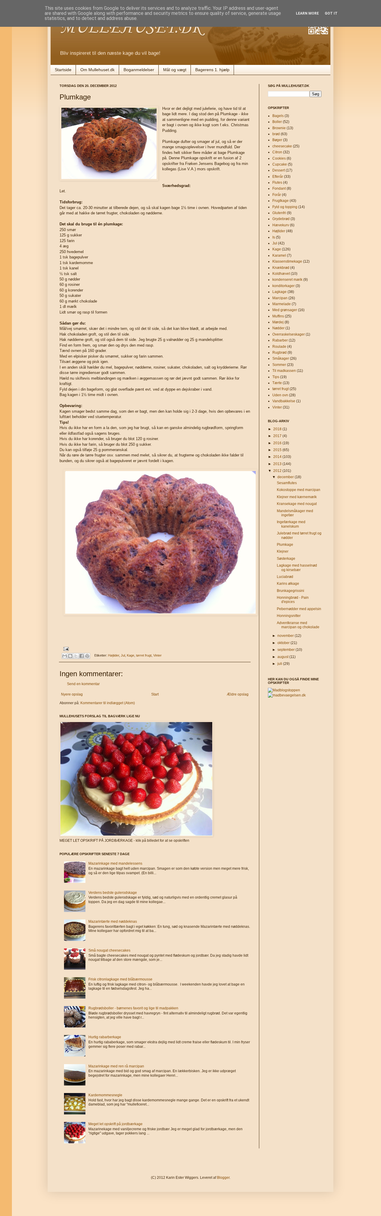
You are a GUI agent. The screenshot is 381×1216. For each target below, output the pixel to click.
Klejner (282, 551)
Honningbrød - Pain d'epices (293, 599)
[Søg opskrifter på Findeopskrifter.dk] (284, 690)
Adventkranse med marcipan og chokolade (298, 625)
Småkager (280, 358)
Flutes (277, 182)
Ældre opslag (238, 694)
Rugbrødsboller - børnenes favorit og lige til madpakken (133, 1008)
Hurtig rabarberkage (104, 1037)
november (286, 636)
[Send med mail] (65, 656)
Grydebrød (281, 219)
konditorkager (283, 286)
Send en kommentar (83, 684)
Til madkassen (284, 371)
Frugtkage (280, 201)
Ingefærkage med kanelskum (291, 524)
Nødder (278, 328)
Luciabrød (285, 577)
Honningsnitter (289, 616)
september (286, 650)
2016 (277, 443)
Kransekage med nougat (297, 504)
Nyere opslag (72, 694)
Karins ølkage (288, 584)
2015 (277, 450)
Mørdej (278, 322)
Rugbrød (279, 352)
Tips (275, 377)
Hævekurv (280, 225)
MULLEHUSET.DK (131, 28)
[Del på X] (76, 656)
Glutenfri (279, 213)
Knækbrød (280, 268)
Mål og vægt (174, 69)
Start (155, 694)
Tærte (277, 383)
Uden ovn (280, 395)
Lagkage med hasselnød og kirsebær (297, 567)
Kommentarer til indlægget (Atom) (107, 703)
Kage (130, 655)
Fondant (279, 188)
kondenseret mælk (287, 280)
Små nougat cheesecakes (109, 950)
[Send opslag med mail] (65, 648)
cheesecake (282, 146)
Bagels (278, 116)
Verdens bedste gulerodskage (112, 893)
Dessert (278, 170)
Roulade (279, 346)
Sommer (279, 365)
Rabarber (280, 340)
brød (276, 134)
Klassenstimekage (287, 261)
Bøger (277, 140)
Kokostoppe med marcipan (298, 490)
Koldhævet (281, 274)
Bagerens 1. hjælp (212, 69)
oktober (284, 643)
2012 (277, 471)
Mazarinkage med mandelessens (115, 863)
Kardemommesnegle (105, 1095)
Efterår (277, 176)
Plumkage (285, 544)
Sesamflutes (287, 483)
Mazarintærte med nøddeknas (112, 921)
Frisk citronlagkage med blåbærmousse (120, 979)
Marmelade (281, 304)
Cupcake (279, 164)
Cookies (279, 158)
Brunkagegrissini (290, 591)
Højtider (113, 655)
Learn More (307, 13)
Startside (63, 69)
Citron (277, 152)
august (283, 657)
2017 (277, 436)
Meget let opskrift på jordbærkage (115, 1124)
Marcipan (280, 298)
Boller (277, 122)
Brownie (279, 128)
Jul (123, 655)
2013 (277, 464)
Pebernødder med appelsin (299, 609)
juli (280, 664)
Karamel (279, 255)
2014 (277, 457)
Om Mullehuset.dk (97, 69)
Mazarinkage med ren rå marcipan (116, 1066)
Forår (276, 195)
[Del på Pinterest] (87, 656)
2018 (277, 429)
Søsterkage (286, 558)
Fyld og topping (284, 207)
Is (273, 237)
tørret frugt (144, 655)
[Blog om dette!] (70, 656)
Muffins (278, 316)
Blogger (223, 1178)
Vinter (157, 655)
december (286, 477)
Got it (331, 13)
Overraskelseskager (288, 334)
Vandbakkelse (283, 401)
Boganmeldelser (139, 69)
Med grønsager (284, 310)
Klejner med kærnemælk (297, 497)
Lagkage (279, 292)
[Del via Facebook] (82, 656)
